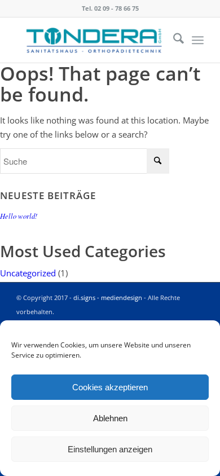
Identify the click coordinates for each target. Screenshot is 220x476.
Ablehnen (110, 418)
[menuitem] (173, 40)
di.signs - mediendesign (107, 297)
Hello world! (18, 216)
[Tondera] (91, 40)
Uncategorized (28, 273)
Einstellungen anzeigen (110, 449)
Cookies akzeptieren (110, 387)
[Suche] (173, 40)
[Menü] (198, 40)
